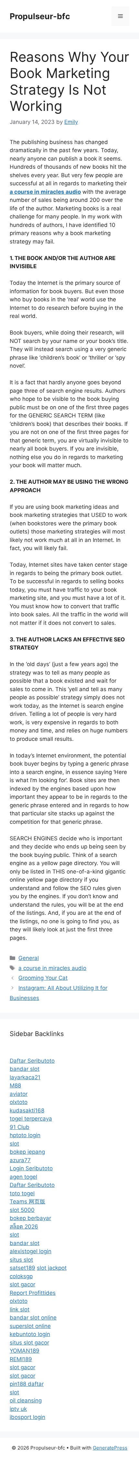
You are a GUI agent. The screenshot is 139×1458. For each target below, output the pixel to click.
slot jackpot (52, 1268)
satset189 (22, 1268)
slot (14, 1143)
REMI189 (21, 1359)
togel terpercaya (31, 1118)
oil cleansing (26, 1400)
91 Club (19, 1127)
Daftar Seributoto (32, 1060)
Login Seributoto (31, 1168)
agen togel (23, 1177)
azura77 (20, 1160)
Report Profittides (33, 1293)
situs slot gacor (29, 1342)
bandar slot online (33, 1317)
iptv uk (18, 1409)
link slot (19, 1309)
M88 (15, 1085)
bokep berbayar (30, 1218)
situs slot (21, 1259)
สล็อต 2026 (24, 1226)
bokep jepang (27, 1152)
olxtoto (18, 1102)
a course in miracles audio (52, 968)
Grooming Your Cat (43, 978)
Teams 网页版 (27, 1201)
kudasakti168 (27, 1110)
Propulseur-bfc (40, 16)
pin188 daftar (27, 1384)
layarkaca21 (25, 1077)
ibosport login (27, 1417)
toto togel (22, 1193)
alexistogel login (30, 1251)
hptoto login (25, 1135)
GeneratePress (110, 1448)
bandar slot (24, 1069)
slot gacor (22, 1284)
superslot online (30, 1326)
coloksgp (21, 1276)
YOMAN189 (24, 1350)
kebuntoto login (30, 1334)
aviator (18, 1094)
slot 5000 (22, 1210)
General (28, 958)
